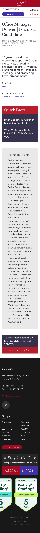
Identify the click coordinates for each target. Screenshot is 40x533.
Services (5, 432)
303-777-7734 (12, 9)
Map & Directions (13, 396)
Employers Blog (11, 470)
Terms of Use (26, 517)
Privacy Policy (13, 517)
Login (35, 14)
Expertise (6, 436)
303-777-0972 (16, 389)
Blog (23, 436)
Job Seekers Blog (29, 470)
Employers (6, 422)
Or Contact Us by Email (20, 350)
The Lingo (10, 447)
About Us (24, 429)
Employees (12, 14)
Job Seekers (7, 429)
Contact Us (25, 432)
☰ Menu (34, 10)
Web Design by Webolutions (20, 524)
